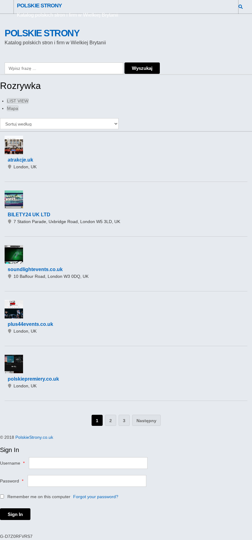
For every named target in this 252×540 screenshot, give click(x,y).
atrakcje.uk (20, 159)
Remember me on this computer (38, 496)
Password (11, 480)
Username (12, 463)
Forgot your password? (95, 496)
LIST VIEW (17, 100)
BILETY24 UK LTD (29, 214)
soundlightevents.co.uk (35, 269)
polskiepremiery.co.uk (33, 379)
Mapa (12, 108)
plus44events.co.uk (30, 324)
